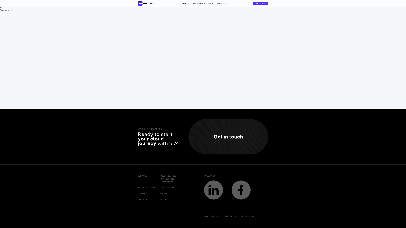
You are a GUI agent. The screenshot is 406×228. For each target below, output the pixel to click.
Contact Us (221, 3)
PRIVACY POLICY (230, 216)
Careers (211, 3)
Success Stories (199, 3)
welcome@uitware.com (151, 129)
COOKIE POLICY (247, 216)
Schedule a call (260, 3)
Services (184, 3)
